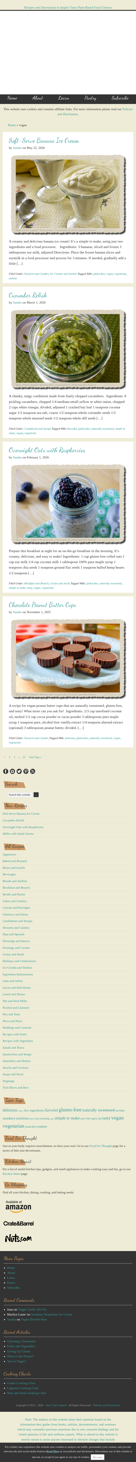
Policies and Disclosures (106, 1405)
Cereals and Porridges (16, 907)
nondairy (9, 1118)
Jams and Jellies (13, 981)
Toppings (8, 1081)
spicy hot (97, 1118)
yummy (13, 278)
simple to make (17, 587)
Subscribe (13, 1287)
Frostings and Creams (16, 947)
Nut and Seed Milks (15, 1001)
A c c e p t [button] (97, 1457)
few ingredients (34, 1110)
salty (52, 1119)
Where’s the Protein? (20, 1356)
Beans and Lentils (14, 867)
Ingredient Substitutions (18, 974)
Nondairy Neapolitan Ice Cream (51, 1314)
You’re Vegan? (16, 1361)
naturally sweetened (102, 428)
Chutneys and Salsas (15, 914)
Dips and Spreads (13, 934)
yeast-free (30, 1126)
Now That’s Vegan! (56, 1405)
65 (25, 757)
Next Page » (35, 757)
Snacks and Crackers (16, 1067)
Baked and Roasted (15, 861)
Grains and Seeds (60, 583)
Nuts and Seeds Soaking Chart (26, 1393)
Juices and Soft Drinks (17, 987)
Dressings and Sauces (16, 941)
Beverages (9, 874)
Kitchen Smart (12, 1173)
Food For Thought (100, 1146)
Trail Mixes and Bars (16, 1087)
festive (20, 1111)
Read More (53, 1451)
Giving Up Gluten (18, 1351)
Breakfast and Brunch (36, 583)
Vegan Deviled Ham (34, 1319)
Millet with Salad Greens (18, 833)
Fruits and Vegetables (21, 1346)
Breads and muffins (15, 881)
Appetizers (9, 854)
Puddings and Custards (17, 1027)
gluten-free (99, 273)
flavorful (72, 428)
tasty (29, 587)
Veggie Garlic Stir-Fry (32, 1309)
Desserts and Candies (36, 273)
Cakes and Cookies (15, 901)
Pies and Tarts (11, 1014)
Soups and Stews (13, 1074)
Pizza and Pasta (12, 1021)
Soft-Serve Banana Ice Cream (44, 140)
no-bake (120, 1110)
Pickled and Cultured (16, 1007)
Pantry (11, 1282)
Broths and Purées (14, 894)
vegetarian (120, 273)
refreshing (44, 1118)
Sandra (11, 1319)
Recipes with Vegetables (18, 1041)
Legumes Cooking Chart (23, 1388)
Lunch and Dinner (14, 994)
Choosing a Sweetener (21, 1341)
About (11, 1272)
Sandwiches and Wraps (17, 1054)
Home (12, 125)
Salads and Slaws (13, 1047)
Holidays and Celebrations (19, 961)
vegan (109, 273)
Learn (11, 1277)
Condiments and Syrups (37, 428)
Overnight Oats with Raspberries (47, 450)
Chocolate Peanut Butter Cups (42, 605)
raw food (34, 1118)
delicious (70, 738)
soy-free (85, 1118)
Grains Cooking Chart (21, 1383)
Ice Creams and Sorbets (63, 273)
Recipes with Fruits (15, 1034)
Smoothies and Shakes (17, 1061)
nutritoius (22, 1118)
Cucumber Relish (28, 295)
